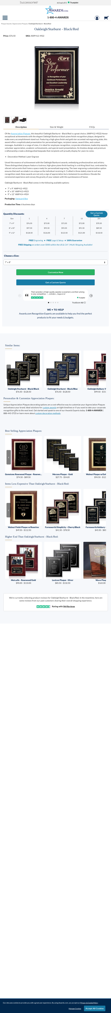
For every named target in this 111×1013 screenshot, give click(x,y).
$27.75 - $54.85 (62, 475)
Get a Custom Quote (96, 214)
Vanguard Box (21, 198)
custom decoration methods (47, 413)
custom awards (49, 407)
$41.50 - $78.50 (62, 528)
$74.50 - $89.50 (23, 475)
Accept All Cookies (95, 1008)
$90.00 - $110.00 (23, 581)
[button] (29, 3)
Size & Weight (56, 127)
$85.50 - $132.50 (62, 581)
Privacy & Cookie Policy (89, 1003)
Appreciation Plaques (20, 133)
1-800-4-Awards (58, 17)
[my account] (97, 19)
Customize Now (55, 272)
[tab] (21, 127)
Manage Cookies (75, 1009)
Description (21, 127)
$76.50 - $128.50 (23, 390)
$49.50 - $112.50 (23, 528)
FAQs (92, 127)
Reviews (69, 606)
